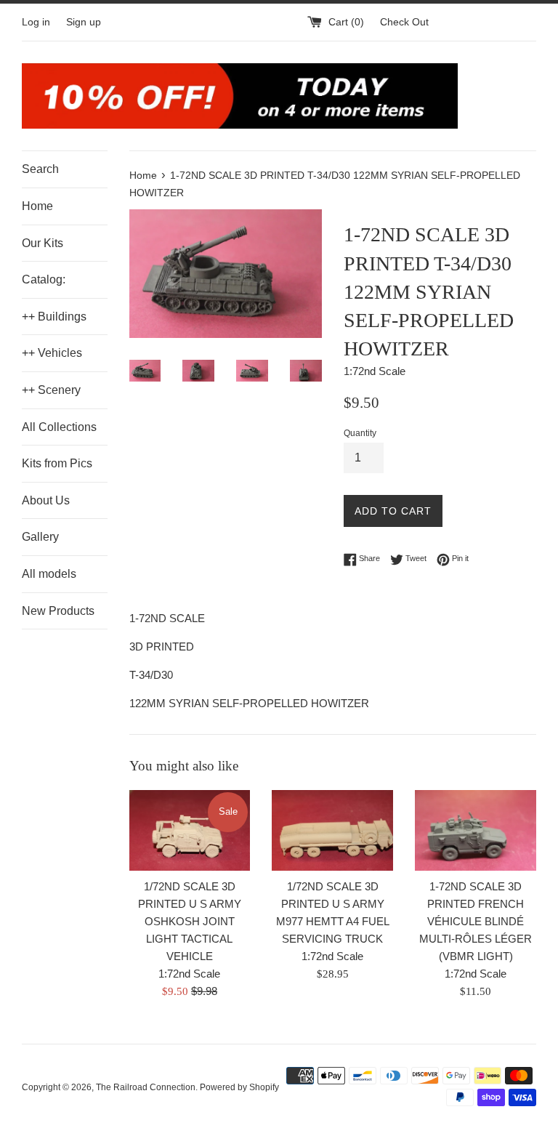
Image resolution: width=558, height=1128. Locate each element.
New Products (58, 611)
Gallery (40, 537)
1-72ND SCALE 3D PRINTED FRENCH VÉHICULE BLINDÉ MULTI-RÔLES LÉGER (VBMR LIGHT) (475, 921)
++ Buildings (54, 316)
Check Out (404, 22)
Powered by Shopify (239, 1087)
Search (40, 169)
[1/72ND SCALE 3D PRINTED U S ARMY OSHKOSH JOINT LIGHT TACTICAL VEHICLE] (190, 830)
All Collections (59, 427)
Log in (36, 22)
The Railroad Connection (145, 1087)
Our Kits (42, 243)
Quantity (360, 433)
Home (37, 206)
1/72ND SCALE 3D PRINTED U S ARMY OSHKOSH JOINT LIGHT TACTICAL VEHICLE (189, 921)
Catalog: (43, 279)
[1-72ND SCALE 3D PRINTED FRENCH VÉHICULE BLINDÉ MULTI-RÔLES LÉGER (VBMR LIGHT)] (475, 830)
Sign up (83, 22)
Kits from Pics (57, 463)
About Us (46, 500)
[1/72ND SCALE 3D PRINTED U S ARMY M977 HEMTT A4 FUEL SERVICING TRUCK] (332, 830)
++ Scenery (51, 390)
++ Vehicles (52, 353)
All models (49, 574)
